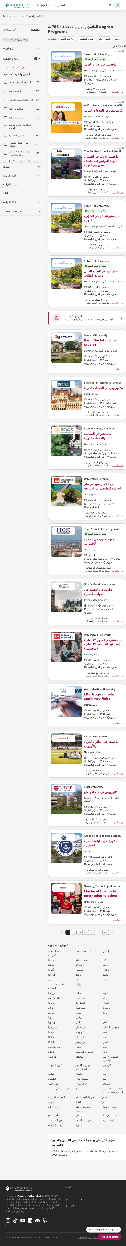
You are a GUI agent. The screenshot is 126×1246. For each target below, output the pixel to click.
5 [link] (92, 932)
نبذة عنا (68, 1193)
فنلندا (78, 993)
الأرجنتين (106, 1065)
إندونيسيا (52, 1027)
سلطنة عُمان (82, 1078)
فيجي (105, 1042)
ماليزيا (51, 1017)
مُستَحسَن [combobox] (118, 46)
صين (104, 979)
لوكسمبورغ (108, 1120)
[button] (16, 40)
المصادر (61, 5)
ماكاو (105, 1017)
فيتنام (51, 1073)
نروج (104, 1012)
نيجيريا (78, 1125)
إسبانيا (105, 951)
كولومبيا (79, 1032)
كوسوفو (106, 1083)
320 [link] (105, 932)
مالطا (51, 1037)
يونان (50, 1007)
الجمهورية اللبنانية (111, 1027)
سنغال (78, 1115)
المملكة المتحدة (83, 951)
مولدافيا (79, 1056)
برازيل (78, 1017)
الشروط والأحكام (85, 1237)
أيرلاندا (51, 974)
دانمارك (106, 1007)
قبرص (51, 1012)
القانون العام (104, 38)
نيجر (104, 1097)
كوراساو (52, 1056)
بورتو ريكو (80, 1042)
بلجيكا (78, 974)
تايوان (51, 1051)
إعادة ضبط (35, 29)
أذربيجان (79, 1037)
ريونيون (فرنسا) (110, 1107)
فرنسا (105, 965)
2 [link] (74, 932)
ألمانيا (51, 969)
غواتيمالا (52, 1078)
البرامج (43, 5)
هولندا (51, 965)
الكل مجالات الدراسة (16, 67)
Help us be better (109, 1236)
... (98, 932)
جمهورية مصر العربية (59, 1088)
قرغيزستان (81, 1083)
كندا (104, 960)
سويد (50, 979)
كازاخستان (80, 1027)
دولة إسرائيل (54, 998)
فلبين (78, 1047)
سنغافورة (80, 1007)
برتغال (105, 969)
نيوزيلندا (52, 993)
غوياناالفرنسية (55, 1120)
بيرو (104, 1073)
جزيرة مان (53, 1107)
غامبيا (78, 1022)
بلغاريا (78, 1102)
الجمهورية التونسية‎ (84, 1051)
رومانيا (51, 1002)
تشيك (105, 974)
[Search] (103, 5)
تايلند (104, 1047)
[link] (31, 16)
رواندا (105, 1051)
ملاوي (78, 1088)
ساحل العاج (54, 1115)
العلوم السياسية (86, 38)
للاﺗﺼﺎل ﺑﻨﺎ (69, 1205)
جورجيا (51, 1022)
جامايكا (51, 1042)
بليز (104, 1102)
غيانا (104, 1078)
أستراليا (79, 965)
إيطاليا (51, 960)
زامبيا (51, 1032)
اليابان (105, 1002)
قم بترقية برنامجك (73, 1199)
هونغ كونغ (80, 998)
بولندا (78, 984)
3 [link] (80, 932)
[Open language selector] (110, 5)
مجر (77, 979)
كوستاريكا (80, 1002)
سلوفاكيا (106, 1022)
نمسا (104, 984)
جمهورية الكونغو (83, 1120)
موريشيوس (54, 1047)
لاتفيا (104, 1032)
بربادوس (52, 1102)
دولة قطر (53, 1083)
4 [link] (86, 932)
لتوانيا (105, 993)
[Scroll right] (123, 39)
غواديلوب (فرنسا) (111, 1115)
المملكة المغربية (56, 1097)
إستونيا (78, 1012)
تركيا (104, 998)
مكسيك (79, 1073)
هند (104, 1037)
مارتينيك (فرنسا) (56, 1125)
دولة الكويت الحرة (84, 1097)
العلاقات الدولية (67, 38)
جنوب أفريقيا (82, 960)
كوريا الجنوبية (55, 1065)
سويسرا (79, 969)
